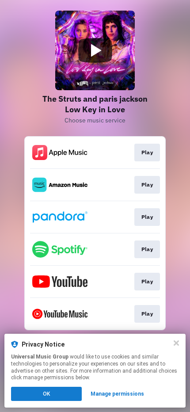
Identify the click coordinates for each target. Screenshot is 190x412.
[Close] (176, 343)
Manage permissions (117, 394)
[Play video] (95, 50)
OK (46, 394)
